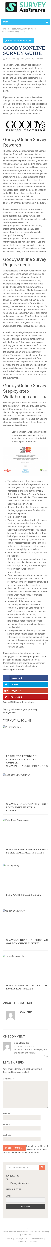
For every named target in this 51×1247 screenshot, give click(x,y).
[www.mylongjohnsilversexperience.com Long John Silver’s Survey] (25, 786)
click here (40, 326)
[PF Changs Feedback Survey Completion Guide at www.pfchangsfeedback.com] (25, 739)
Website (7, 1135)
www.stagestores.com (13, 669)
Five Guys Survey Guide (23, 894)
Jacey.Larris (25, 1012)
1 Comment (38, 59)
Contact (33, 1242)
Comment (8, 1078)
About (9, 1239)
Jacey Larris (10, 59)
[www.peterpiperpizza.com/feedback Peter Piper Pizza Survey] (25, 832)
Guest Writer (21, 1242)
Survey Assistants (20, 1183)
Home (3, 29)
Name (6, 1113)
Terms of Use (37, 1239)
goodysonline (9, 712)
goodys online (15, 709)
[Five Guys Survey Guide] (25, 877)
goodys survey (30, 709)
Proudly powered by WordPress (15, 1232)
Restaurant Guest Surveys (22, 29)
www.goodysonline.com (14, 68)
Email (6, 1124)
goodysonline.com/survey (26, 435)
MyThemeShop (25, 1234)
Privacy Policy (21, 1239)
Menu (5, 21)
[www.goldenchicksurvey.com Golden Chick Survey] (25, 922)
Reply (46, 1056)
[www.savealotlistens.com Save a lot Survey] (25, 968)
